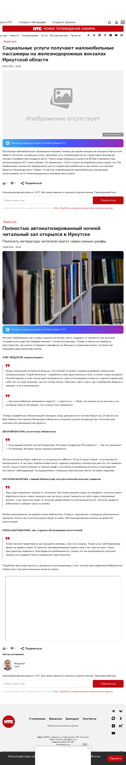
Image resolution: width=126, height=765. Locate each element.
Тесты (44, 35)
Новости (14, 35)
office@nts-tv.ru (70, 739)
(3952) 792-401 (56, 739)
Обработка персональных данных (62, 726)
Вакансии (55, 719)
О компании (37, 719)
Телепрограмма (29, 35)
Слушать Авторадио (32, 22)
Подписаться (108, 200)
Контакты (89, 719)
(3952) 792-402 (67, 742)
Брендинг (72, 719)
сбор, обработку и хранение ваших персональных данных (83, 208)
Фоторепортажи (59, 35)
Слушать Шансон (64, 22)
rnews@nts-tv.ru (63, 744)
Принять (115, 758)
